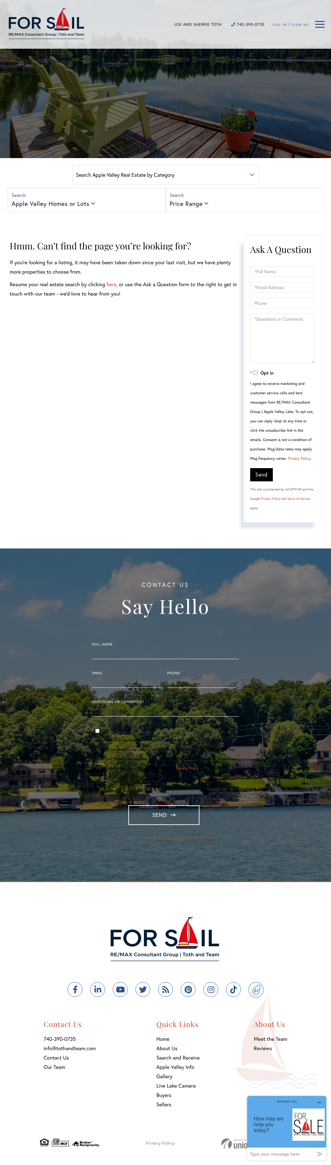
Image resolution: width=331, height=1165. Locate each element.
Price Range (186, 204)
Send (261, 474)
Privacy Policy (299, 458)
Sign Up (300, 25)
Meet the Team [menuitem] (270, 1039)
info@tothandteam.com (70, 1048)
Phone (173, 673)
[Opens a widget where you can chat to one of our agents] (287, 1128)
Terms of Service (298, 499)
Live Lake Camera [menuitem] (176, 1085)
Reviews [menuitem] (263, 1048)
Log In (279, 25)
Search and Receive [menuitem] (178, 1057)
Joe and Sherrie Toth (198, 24)
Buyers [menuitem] (163, 1095)
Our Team (54, 1067)
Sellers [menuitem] (163, 1104)
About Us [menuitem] (166, 1048)
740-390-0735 (249, 24)
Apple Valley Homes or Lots (50, 204)
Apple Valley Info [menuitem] (175, 1067)
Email (97, 673)
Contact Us (56, 1057)
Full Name (102, 644)
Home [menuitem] (162, 1039)
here (111, 284)
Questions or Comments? (118, 702)
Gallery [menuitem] (164, 1076)
